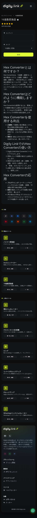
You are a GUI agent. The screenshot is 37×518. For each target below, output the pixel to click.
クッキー (8, 502)
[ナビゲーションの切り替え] (31, 6)
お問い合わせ (10, 499)
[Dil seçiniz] (5, 436)
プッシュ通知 (10, 462)
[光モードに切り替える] (10, 436)
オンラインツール (6, 15)
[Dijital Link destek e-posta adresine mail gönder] (11, 216)
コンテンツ (9, 33)
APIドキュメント (11, 472)
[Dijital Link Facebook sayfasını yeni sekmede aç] (18, 216)
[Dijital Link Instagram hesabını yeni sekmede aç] (5, 453)
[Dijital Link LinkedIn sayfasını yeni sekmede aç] (12, 222)
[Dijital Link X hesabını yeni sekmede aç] (30, 216)
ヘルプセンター (11, 490)
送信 (18, 54)
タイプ (7, 44)
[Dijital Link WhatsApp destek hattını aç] (24, 222)
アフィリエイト (11, 481)
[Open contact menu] (33, 511)
